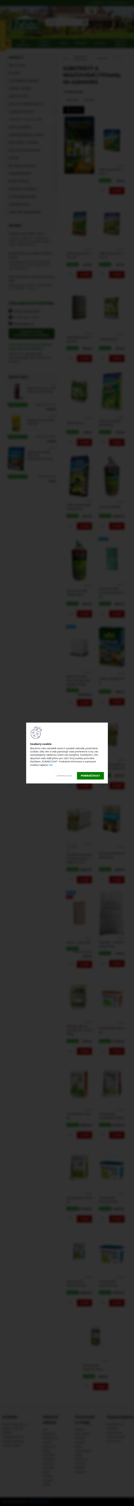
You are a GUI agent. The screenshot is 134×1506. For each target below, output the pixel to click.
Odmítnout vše (64, 775)
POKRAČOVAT (90, 776)
